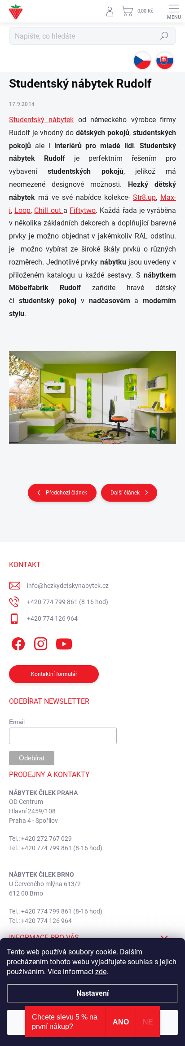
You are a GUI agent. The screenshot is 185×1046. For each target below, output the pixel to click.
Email (17, 721)
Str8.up (144, 197)
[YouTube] (64, 642)
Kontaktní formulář (54, 674)
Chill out (48, 210)
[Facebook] (17, 642)
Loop (22, 210)
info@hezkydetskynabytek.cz (68, 585)
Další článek (125, 493)
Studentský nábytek (41, 119)
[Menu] (174, 11)
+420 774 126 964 (52, 618)
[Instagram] (39, 642)
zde (100, 971)
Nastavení (92, 993)
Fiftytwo (83, 210)
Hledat (164, 36)
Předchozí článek (66, 493)
